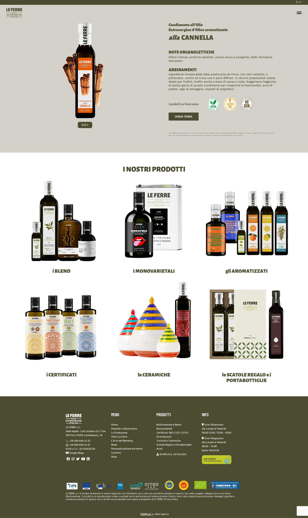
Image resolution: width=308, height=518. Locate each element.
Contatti (116, 453)
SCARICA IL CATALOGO (173, 454)
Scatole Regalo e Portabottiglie (174, 445)
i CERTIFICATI (61, 375)
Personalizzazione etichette (126, 449)
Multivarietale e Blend (168, 425)
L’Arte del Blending (122, 441)
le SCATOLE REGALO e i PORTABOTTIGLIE (246, 378)
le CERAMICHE (154, 375)
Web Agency (162, 514)
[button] (85, 125)
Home (114, 425)
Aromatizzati (163, 437)
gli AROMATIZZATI (246, 271)
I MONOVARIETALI (154, 271)
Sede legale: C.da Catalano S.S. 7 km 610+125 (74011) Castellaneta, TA (86, 433)
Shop (114, 457)
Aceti (159, 449)
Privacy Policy (171, 499)
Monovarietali (164, 429)
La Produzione (119, 433)
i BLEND (61, 271)
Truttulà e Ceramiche (168, 441)
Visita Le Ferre (119, 437)
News (114, 445)
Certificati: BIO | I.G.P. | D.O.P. (172, 433)
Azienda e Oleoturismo (124, 429)
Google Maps (76, 453)
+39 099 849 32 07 (79, 441)
